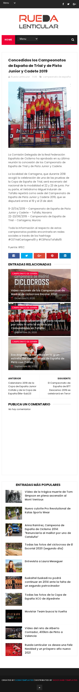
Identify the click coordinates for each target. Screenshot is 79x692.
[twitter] (68, 4)
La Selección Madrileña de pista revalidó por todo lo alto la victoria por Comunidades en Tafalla (38, 324)
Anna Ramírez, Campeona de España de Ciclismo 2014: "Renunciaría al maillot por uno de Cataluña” (48, 531)
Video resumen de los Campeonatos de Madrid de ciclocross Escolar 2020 (38, 292)
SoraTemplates (24, 680)
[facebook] (63, 4)
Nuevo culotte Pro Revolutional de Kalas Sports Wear (48, 510)
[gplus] (74, 4)
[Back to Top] (39, 687)
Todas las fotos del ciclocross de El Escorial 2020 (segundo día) (49, 546)
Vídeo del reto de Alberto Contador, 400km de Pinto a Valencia (44, 632)
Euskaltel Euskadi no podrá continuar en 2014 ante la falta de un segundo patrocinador (48, 582)
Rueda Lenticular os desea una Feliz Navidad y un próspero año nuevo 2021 (49, 648)
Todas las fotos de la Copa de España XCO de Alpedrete (45, 596)
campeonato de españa (57, 76)
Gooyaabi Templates (65, 680)
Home (8, 39)
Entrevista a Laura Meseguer (44, 561)
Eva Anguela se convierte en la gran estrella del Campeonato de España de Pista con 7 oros (37, 358)
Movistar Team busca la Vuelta (46, 611)
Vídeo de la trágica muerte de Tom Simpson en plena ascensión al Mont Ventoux (49, 495)
